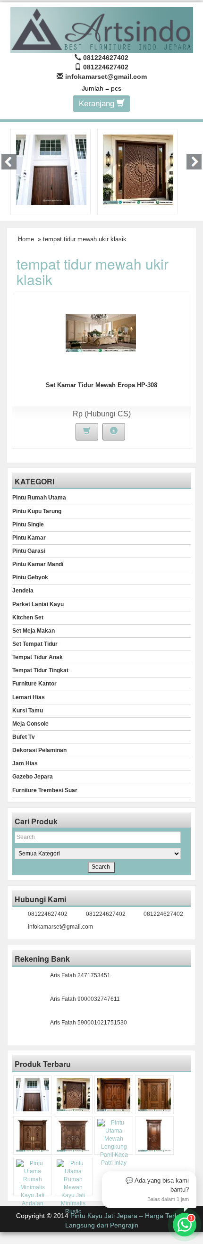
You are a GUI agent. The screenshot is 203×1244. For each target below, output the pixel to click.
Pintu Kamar (29, 537)
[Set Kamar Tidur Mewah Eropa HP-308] (101, 333)
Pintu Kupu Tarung (36, 511)
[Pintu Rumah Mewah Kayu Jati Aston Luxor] (113, 1094)
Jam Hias (25, 763)
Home (26, 239)
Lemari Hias (28, 697)
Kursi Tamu (27, 710)
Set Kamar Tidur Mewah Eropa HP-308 (101, 385)
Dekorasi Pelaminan (39, 750)
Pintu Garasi (28, 551)
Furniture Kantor (34, 683)
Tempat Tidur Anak (37, 657)
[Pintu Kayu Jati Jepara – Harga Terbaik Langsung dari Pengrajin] (101, 28)
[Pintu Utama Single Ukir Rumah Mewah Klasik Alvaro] (154, 1094)
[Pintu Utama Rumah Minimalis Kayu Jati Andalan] (32, 1183)
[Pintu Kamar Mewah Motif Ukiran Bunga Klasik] (154, 1135)
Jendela (23, 590)
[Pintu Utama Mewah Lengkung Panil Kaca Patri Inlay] (113, 1143)
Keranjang (98, 103)
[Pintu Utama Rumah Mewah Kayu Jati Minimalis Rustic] (73, 1187)
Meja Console (30, 723)
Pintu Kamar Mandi (37, 564)
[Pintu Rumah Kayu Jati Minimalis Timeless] (51, 169)
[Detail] (113, 431)
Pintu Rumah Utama (39, 497)
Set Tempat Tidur (35, 644)
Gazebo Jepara (32, 776)
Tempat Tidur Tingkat (40, 670)
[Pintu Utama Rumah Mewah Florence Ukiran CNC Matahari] (138, 169)
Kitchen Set (27, 617)
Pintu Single (28, 524)
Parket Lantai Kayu (38, 604)
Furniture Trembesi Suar (44, 790)
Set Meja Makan (33, 630)
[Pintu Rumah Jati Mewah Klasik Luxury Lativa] (32, 1135)
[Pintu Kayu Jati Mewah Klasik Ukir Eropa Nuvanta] (73, 1135)
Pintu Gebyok (30, 577)
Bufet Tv (23, 737)
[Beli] (87, 431)
